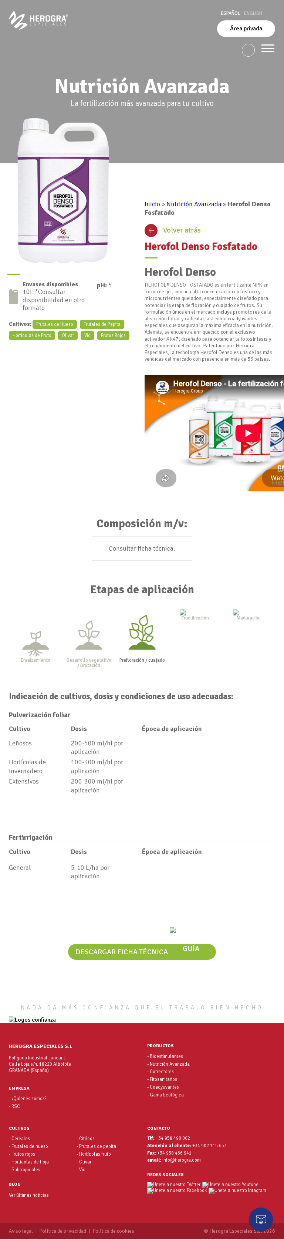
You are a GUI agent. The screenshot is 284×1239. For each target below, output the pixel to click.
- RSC (14, 1106)
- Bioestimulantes (165, 1056)
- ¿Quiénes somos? (28, 1099)
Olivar (68, 335)
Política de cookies (113, 1231)
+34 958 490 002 (173, 1138)
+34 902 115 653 (209, 1146)
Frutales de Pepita (102, 324)
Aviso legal (21, 1231)
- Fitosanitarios (162, 1079)
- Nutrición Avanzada (168, 1064)
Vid (87, 335)
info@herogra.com (181, 1160)
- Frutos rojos (22, 1154)
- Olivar (84, 1162)
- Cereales (19, 1139)
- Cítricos (86, 1139)
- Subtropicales (24, 1170)
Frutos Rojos (113, 335)
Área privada (246, 28)
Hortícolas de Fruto (32, 335)
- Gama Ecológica (165, 1095)
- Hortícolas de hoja (29, 1162)
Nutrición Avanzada (194, 204)
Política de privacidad (62, 1231)
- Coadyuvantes (163, 1087)
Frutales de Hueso (54, 324)
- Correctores (160, 1072)
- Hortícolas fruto (94, 1154)
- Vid (81, 1170)
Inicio (152, 204)
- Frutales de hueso (28, 1146)
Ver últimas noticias (29, 1195)
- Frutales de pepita (96, 1146)
